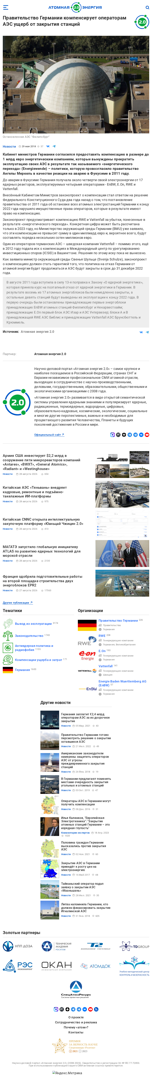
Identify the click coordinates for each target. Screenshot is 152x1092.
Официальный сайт (47, 434)
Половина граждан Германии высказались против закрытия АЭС (83, 846)
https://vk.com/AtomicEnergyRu (141, 435)
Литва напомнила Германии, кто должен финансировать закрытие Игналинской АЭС (86, 908)
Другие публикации (16, 602)
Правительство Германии (118, 620)
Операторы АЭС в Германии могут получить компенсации (86, 802)
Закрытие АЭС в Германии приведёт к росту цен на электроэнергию (80, 866)
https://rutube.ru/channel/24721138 (118, 435)
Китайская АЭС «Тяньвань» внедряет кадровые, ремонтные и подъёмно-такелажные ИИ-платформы (35, 492)
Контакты (75, 1032)
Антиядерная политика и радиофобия (34, 647)
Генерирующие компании (118, 640)
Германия (22, 670)
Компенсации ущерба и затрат (38, 660)
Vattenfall (106, 666)
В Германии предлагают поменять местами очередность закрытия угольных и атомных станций (86, 782)
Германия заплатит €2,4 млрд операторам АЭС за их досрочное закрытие (85, 717)
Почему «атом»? (76, 1027)
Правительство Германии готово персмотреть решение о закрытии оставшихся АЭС (86, 738)
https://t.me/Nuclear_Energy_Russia (130, 435)
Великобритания (126, 644)
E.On (102, 651)
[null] (48, 146)
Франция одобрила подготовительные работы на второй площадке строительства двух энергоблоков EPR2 (42, 581)
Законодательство (29, 636)
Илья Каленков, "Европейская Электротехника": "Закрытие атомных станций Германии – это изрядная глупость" (85, 823)
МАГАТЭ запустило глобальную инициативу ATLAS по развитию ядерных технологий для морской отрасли (42, 551)
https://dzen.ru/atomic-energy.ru (124, 435)
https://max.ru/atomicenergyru (112, 435)
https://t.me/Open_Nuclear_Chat (135, 435)
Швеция (108, 674)
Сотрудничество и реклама (76, 1022)
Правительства (112, 625)
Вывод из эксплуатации (33, 624)
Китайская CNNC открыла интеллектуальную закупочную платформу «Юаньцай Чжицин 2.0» (43, 521)
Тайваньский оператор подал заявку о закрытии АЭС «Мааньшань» (82, 887)
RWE (102, 636)
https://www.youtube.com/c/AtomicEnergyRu (147, 435)
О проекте (76, 1017)
